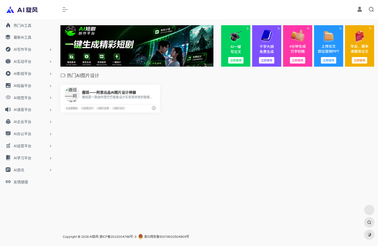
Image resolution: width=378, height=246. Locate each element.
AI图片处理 (103, 108)
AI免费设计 (87, 108)
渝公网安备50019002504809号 (166, 237)
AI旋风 (93, 237)
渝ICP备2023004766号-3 (118, 237)
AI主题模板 (71, 108)
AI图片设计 (118, 108)
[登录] (359, 10)
